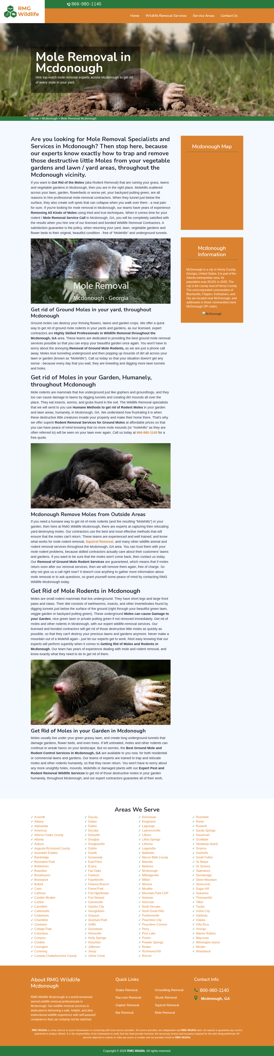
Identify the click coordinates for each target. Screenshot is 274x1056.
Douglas (93, 839)
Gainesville (95, 902)
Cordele (39, 942)
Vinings (201, 929)
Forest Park (95, 888)
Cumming (40, 951)
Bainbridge (41, 857)
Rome (200, 821)
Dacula (93, 817)
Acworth (39, 817)
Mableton (148, 852)
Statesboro (203, 870)
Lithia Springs (151, 839)
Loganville (149, 848)
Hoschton (94, 942)
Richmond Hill (151, 951)
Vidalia (200, 920)
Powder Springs (152, 942)
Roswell (201, 826)
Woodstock (203, 951)
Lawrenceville (151, 830)
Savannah (203, 835)
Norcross (148, 902)
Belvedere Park (44, 861)
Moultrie (147, 888)
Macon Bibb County (155, 857)
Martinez (147, 866)
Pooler (146, 937)
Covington (41, 946)
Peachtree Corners (154, 924)
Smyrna (201, 848)
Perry (145, 929)
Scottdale (202, 839)
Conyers (39, 937)
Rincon (147, 955)
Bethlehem (41, 866)
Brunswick (41, 879)
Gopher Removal (127, 1005)
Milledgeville (150, 875)
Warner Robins (206, 933)
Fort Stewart (96, 897)
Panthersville (150, 915)
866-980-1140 (86, 4)
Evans (92, 866)
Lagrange (148, 826)
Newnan (147, 897)
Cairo (38, 888)
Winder (200, 946)
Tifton (199, 902)
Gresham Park (97, 920)
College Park (43, 929)
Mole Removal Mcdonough (78, 118)
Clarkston (40, 924)
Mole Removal (165, 1012)
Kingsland (148, 821)
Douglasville (96, 844)
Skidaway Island (207, 844)
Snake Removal (127, 990)
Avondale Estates (46, 852)
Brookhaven (42, 875)
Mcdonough (50, 118)
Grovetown (95, 929)
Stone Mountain (206, 879)
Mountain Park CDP (155, 893)
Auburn (39, 844)
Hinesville (94, 933)
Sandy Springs (205, 830)
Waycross (202, 937)
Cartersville (41, 911)
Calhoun (40, 893)
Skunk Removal (166, 997)
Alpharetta (41, 826)
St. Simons (203, 866)
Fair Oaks (94, 870)
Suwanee (202, 893)
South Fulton (204, 857)
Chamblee (41, 920)
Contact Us (229, 15)
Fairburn (93, 875)
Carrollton (40, 906)
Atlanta (39, 839)
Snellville (202, 852)
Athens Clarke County (48, 835)
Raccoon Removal (128, 997)
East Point (95, 861)
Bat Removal (124, 1012)
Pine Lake (148, 933)
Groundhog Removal (169, 990)
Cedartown (41, 915)
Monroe (147, 884)
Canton (39, 902)
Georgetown (96, 911)
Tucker (200, 906)
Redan (146, 946)
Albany (39, 821)
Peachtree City (152, 920)
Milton (146, 879)
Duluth (92, 852)
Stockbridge (204, 875)
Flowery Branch (98, 884)
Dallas (92, 821)
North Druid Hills (153, 911)
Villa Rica (202, 924)
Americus (40, 830)
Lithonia (147, 844)
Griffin (92, 924)
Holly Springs (97, 937)
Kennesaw (149, 817)
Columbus (41, 933)
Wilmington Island (208, 942)
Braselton (40, 870)
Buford (38, 884)
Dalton (92, 826)
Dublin (92, 848)
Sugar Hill (202, 888)
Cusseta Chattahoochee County (55, 955)
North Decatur (151, 906)
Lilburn (146, 835)
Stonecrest (203, 884)
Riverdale (202, 817)
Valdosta (201, 915)
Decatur (93, 830)
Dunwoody (95, 857)
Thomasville (204, 897)
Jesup (92, 951)
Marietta (147, 861)
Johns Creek (96, 955)
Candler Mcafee (44, 897)
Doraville (94, 835)
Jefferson (94, 946)
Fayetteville (95, 879)
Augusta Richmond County (52, 848)
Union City (203, 911)
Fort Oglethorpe (98, 893)
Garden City (96, 906)
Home (35, 118)
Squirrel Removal (167, 1005)
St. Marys (202, 861)
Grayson (93, 915)
